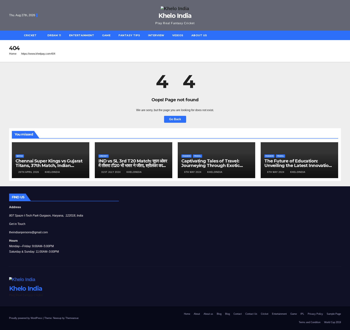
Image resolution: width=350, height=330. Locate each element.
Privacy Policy (315, 314)
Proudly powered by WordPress (26, 318)
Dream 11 (54, 35)
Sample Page (334, 314)
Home (12, 53)
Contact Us (251, 314)
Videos (177, 35)
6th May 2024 (193, 172)
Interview (156, 35)
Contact (238, 314)
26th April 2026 (29, 172)
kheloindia (52, 172)
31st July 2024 (111, 172)
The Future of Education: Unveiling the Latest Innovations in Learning (299, 165)
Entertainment (81, 35)
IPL (302, 314)
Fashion (186, 156)
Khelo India (174, 15)
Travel (197, 156)
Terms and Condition (309, 322)
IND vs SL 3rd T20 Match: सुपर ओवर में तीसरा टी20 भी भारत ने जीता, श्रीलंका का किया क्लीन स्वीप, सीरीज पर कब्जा (132, 165)
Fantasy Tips (129, 35)
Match (20, 156)
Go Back (175, 119)
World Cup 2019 (332, 322)
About (197, 314)
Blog (219, 314)
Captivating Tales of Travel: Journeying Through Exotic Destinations (210, 165)
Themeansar (71, 318)
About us (199, 35)
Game (106, 35)
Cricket (30, 35)
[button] (340, 35)
